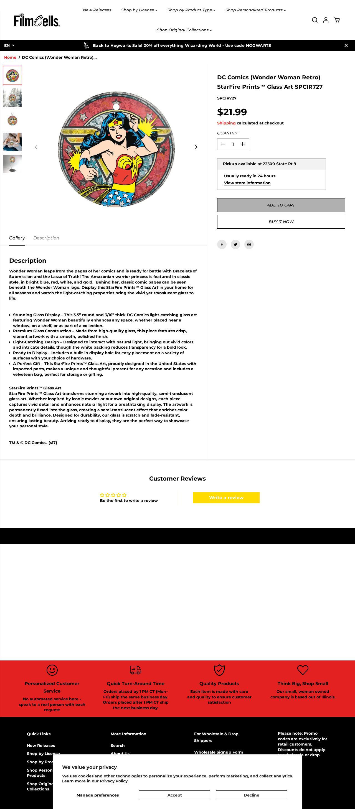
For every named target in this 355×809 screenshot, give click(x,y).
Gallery (17, 238)
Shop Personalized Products (254, 9)
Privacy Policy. (114, 781)
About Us (120, 753)
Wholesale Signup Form (218, 752)
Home (10, 57)
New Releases (97, 9)
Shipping (226, 123)
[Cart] (337, 20)
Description (46, 238)
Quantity (227, 133)
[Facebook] (222, 244)
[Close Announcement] (346, 45)
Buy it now (281, 221)
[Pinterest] (249, 244)
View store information (247, 182)
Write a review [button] (226, 497)
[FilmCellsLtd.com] (36, 20)
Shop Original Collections (183, 29)
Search (118, 745)
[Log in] (326, 20)
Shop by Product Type (190, 9)
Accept (175, 795)
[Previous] (36, 147)
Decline (251, 795)
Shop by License (138, 9)
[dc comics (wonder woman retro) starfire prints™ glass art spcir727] (116, 147)
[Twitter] (235, 244)
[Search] (315, 20)
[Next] (196, 147)
